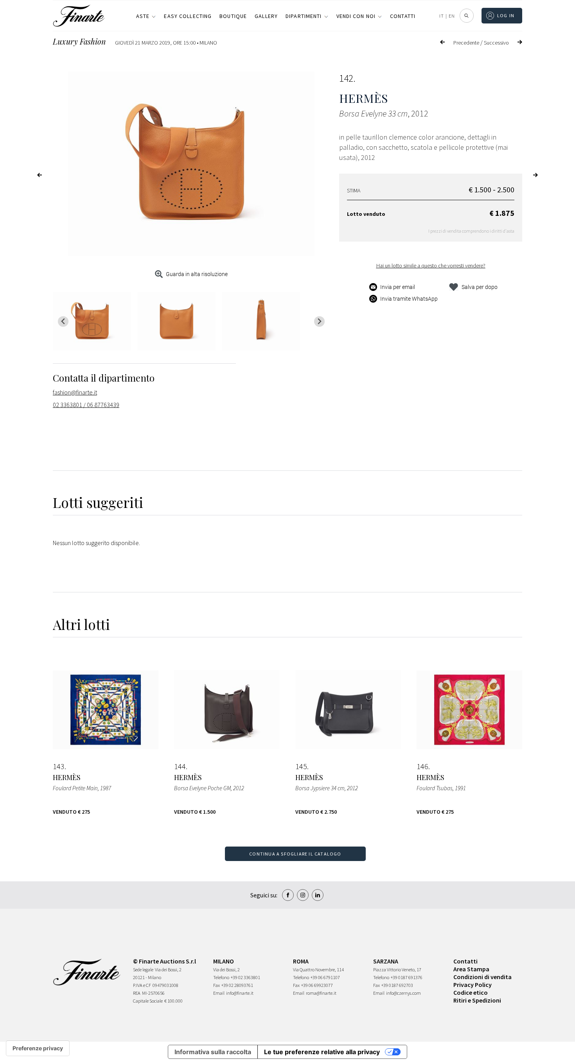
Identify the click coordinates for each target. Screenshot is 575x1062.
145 (301, 766)
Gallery (266, 16)
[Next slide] (319, 321)
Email (219, 993)
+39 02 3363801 (245, 977)
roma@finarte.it (321, 993)
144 (180, 766)
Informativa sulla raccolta (212, 1052)
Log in (506, 15)
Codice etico (470, 992)
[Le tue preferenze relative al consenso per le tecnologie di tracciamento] (37, 1048)
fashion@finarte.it (75, 392)
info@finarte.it (239, 993)
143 (59, 766)
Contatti (402, 16)
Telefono (221, 977)
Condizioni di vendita (482, 977)
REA (136, 993)
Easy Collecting (188, 16)
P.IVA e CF (142, 985)
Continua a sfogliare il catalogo (295, 854)
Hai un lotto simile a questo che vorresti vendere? (430, 265)
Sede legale (143, 969)
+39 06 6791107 (325, 977)
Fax (216, 985)
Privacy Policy (472, 984)
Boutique (233, 16)
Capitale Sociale (148, 1001)
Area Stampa (471, 969)
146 (422, 766)
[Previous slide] (63, 321)
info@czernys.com (403, 993)
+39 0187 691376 (406, 977)
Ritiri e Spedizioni (477, 1000)
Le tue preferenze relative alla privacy (322, 1052)
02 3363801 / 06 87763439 (86, 405)
